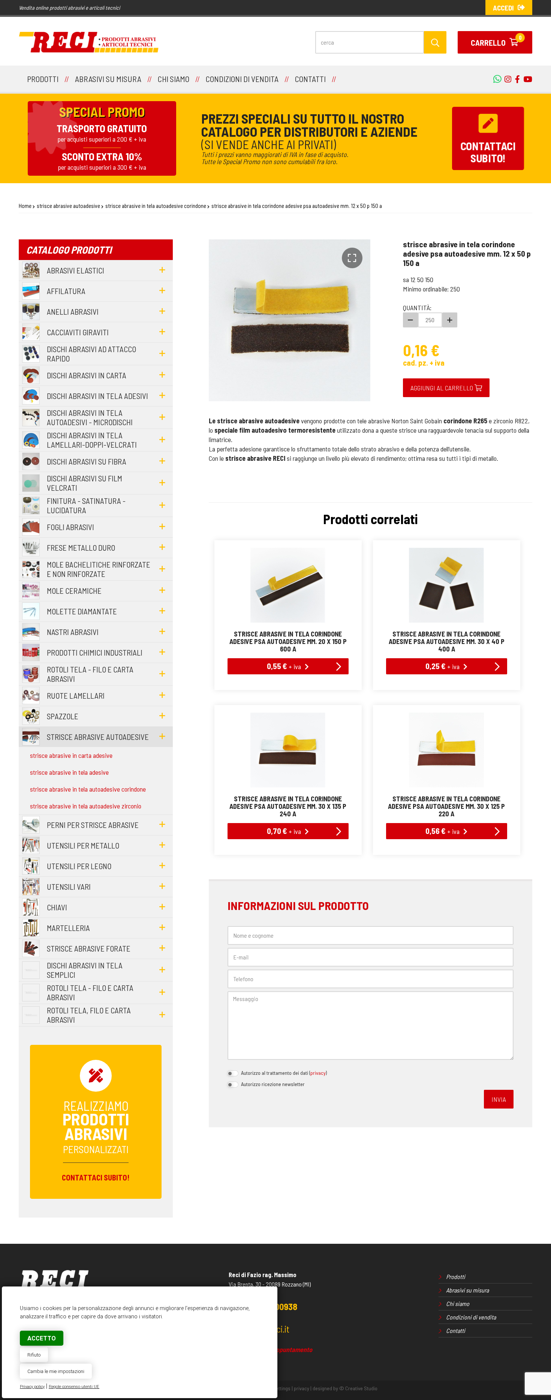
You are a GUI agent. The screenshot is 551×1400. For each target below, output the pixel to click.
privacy (318, 1073)
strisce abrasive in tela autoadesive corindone (155, 205)
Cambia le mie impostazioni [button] (55, 1371)
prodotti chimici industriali (94, 652)
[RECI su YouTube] (515, 79)
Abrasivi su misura (467, 1290)
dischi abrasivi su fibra (86, 461)
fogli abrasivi (70, 527)
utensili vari (69, 886)
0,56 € (442, 830)
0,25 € (442, 666)
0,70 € (284, 830)
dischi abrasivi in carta (86, 375)
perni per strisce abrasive (93, 824)
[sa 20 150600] (288, 585)
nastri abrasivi (73, 631)
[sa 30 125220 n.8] (446, 750)
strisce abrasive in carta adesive (71, 755)
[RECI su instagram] (506, 79)
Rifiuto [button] (33, 1355)
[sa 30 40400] (446, 585)
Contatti (455, 1330)
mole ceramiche (74, 590)
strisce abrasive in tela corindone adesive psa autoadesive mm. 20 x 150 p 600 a (288, 641)
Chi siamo (457, 1303)
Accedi (503, 7)
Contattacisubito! (488, 151)
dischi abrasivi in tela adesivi (97, 395)
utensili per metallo (83, 845)
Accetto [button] (41, 1338)
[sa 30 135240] (288, 750)
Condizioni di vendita (471, 1317)
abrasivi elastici (75, 270)
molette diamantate (82, 611)
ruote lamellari (76, 695)
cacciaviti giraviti (78, 332)
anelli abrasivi (73, 311)
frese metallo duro (81, 547)
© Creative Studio (358, 1388)
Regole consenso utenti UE (74, 1386)
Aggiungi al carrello (442, 388)
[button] (352, 258)
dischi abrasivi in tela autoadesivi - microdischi (90, 417)
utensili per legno (79, 866)
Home (25, 205)
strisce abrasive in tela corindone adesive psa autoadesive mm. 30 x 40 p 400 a (447, 641)
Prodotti (455, 1276)
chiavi (57, 907)
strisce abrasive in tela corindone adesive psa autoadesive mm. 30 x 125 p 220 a (446, 806)
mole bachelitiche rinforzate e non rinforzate (98, 569)
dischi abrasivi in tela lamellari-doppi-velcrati (92, 439)
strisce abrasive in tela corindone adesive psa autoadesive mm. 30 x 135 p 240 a (287, 806)
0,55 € (284, 666)
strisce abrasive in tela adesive (69, 772)
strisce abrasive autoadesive (68, 205)
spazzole (62, 716)
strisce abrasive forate (88, 948)
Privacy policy (32, 1386)
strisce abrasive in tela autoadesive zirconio (85, 806)
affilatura (66, 291)
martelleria (68, 927)
